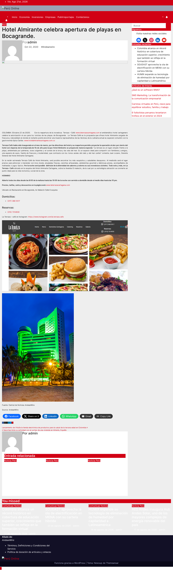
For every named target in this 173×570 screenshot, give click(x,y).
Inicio (14, 17)
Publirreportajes (66, 17)
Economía (24, 17)
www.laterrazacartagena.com (87, 133)
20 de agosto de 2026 (59, 525)
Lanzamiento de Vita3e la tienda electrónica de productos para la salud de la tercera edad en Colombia (44, 428)
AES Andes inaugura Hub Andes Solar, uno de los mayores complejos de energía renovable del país (23, 472)
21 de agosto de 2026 (16, 533)
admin (32, 42)
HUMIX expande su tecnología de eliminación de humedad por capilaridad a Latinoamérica (153, 77)
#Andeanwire (48, 47)
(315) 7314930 (13, 212)
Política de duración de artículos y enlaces (29, 552)
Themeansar (112, 563)
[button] (6, 17)
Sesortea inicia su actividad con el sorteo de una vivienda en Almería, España (34, 430)
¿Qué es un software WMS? (146, 89)
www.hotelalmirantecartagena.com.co (39, 141)
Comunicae (8, 505)
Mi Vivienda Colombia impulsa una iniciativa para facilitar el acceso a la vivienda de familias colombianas (106, 472)
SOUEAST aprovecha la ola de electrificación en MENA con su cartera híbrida (153, 67)
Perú (4, 24)
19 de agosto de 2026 (102, 529)
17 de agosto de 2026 (145, 529)
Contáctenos (82, 17)
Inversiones (37, 17)
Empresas (50, 17)
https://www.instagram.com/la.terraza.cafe (46, 217)
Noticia (8, 460)
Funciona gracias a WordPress (70, 563)
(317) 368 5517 (13, 201)
